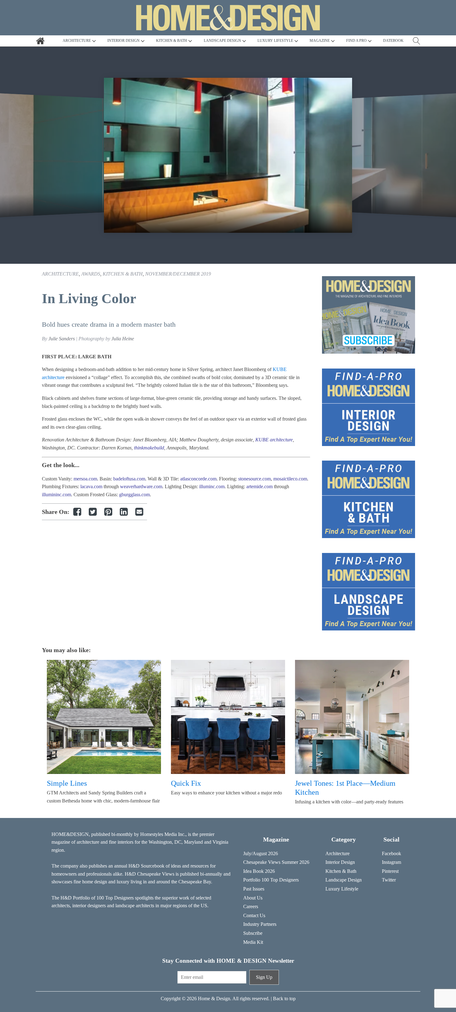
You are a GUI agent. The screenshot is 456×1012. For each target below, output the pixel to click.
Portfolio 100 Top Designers (271, 879)
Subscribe (252, 933)
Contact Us (254, 915)
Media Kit (253, 942)
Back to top (284, 998)
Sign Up (264, 977)
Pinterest (390, 871)
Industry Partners (259, 924)
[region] (228, 155)
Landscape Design (343, 879)
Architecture (60, 273)
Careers (250, 906)
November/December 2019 (178, 273)
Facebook (391, 853)
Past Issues (253, 888)
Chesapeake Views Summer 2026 (276, 862)
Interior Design (340, 862)
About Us (252, 897)
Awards (90, 273)
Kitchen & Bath (123, 273)
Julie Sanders (61, 338)
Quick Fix (186, 783)
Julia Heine (122, 338)
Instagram (391, 862)
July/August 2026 (260, 853)
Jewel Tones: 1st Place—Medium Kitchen (345, 787)
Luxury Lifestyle (341, 888)
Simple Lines (67, 783)
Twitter (389, 879)
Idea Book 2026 (259, 871)
